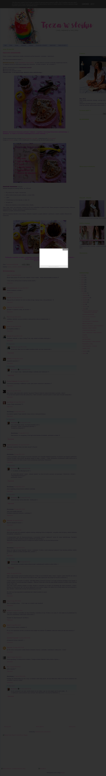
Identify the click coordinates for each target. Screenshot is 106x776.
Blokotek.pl (56, 266)
